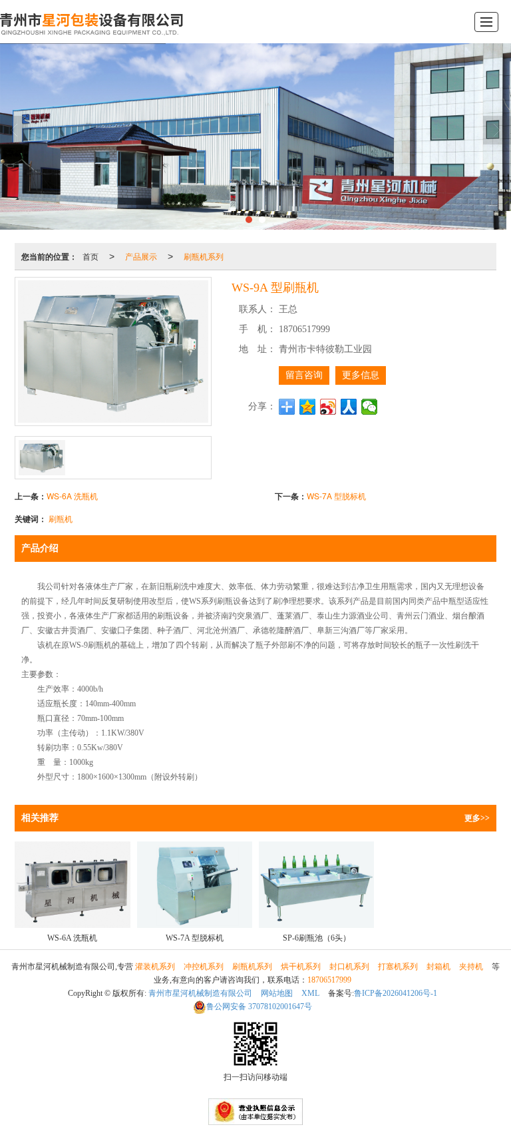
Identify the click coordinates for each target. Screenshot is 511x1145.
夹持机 (471, 966)
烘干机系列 (301, 966)
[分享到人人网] (349, 407)
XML (310, 993)
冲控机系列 (204, 966)
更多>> (477, 818)
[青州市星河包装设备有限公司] (93, 21)
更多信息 (360, 375)
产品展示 (141, 256)
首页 (90, 256)
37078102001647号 (259, 1006)
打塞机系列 (398, 966)
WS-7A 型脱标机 (336, 495)
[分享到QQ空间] (307, 407)
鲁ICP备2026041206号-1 (395, 993)
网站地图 (277, 993)
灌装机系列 (155, 966)
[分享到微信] (369, 407)
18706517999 (329, 980)
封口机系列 (349, 966)
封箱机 (438, 966)
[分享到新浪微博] (328, 407)
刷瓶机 (61, 518)
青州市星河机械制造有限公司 (200, 993)
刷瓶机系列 (204, 256)
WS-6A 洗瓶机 (72, 495)
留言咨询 (304, 375)
